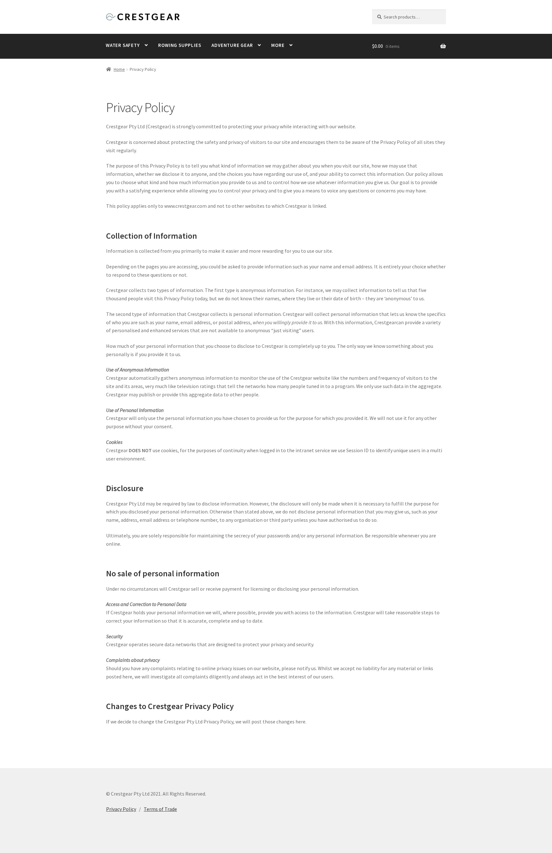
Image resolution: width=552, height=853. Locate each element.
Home (119, 69)
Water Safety (123, 45)
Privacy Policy (121, 809)
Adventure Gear (232, 45)
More (277, 45)
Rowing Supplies (179, 45)
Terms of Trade (160, 809)
